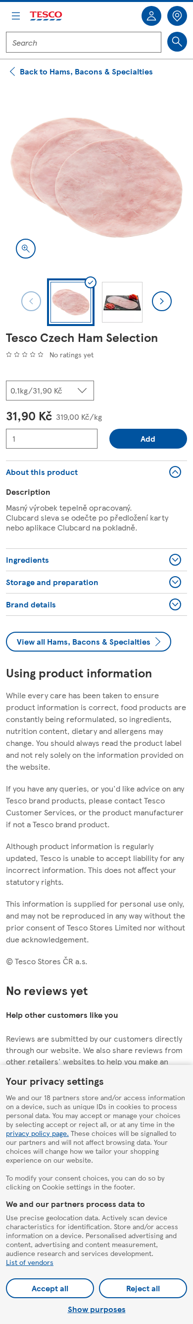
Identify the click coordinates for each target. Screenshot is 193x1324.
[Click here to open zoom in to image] (26, 249)
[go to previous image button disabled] (31, 301)
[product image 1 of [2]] (96, 177)
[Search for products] (177, 42)
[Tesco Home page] (46, 16)
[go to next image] (162, 301)
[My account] (151, 16)
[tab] (71, 302)
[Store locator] (177, 16)
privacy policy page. (37, 1133)
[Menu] (16, 16)
